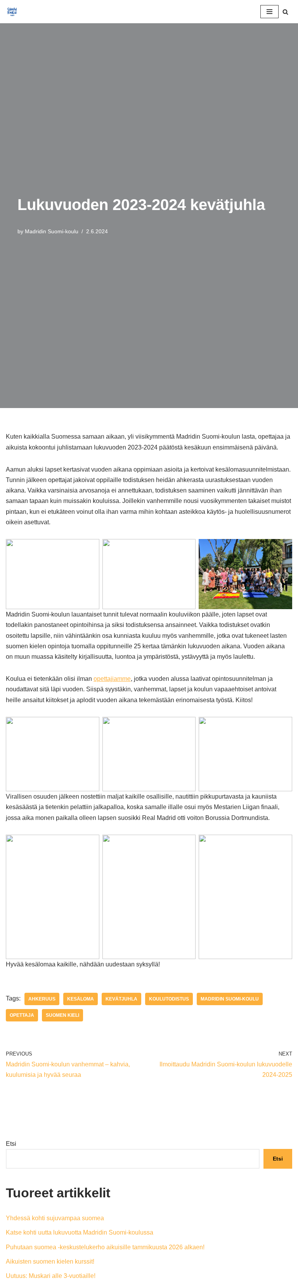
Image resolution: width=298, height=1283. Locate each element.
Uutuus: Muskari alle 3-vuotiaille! (50, 1276)
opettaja (22, 1015)
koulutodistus (169, 999)
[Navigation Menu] (269, 11)
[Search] (285, 12)
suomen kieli (62, 1015)
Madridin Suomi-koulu (51, 231)
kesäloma (80, 999)
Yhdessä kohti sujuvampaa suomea (55, 1218)
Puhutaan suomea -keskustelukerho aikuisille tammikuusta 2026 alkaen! (105, 1247)
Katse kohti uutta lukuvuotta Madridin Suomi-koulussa (79, 1232)
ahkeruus (41, 999)
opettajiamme (112, 678)
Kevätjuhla (121, 999)
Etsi (11, 1143)
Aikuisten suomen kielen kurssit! (50, 1261)
